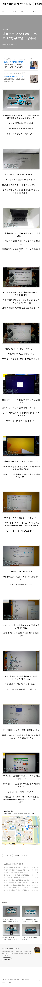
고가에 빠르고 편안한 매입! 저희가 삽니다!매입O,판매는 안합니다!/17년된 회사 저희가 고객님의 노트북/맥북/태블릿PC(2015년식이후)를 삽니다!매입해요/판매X (14, 66)
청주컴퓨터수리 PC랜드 (11, 949)
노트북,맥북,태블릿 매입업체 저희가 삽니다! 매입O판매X (14, 62)
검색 (33, 4)
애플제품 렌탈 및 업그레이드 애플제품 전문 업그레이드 (14, 76)
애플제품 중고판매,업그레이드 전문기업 (14, 80)
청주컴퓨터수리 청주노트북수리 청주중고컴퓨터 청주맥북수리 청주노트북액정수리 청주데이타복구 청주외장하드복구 (16, 953)
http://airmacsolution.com (12, 73)
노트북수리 (7, 864)
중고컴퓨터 (36, 11)
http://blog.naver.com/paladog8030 (16, 59)
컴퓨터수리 (12, 11)
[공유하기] (8, 855)
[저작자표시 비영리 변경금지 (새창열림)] (24, 855)
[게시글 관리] (10, 855)
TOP (38, 980)
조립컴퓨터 (24, 11)
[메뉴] (38, 3)
